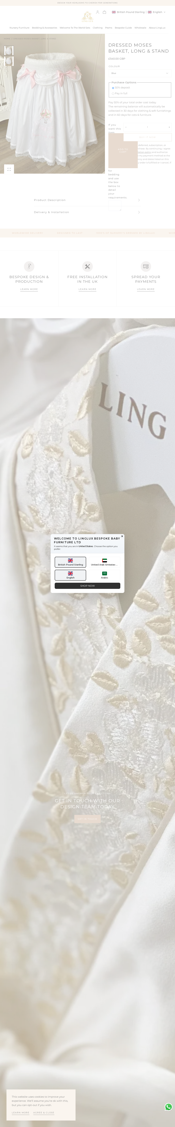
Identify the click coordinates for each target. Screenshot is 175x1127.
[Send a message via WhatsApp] (168, 1107)
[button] (70, 562)
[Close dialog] (122, 536)
